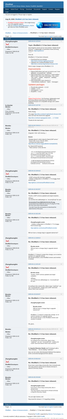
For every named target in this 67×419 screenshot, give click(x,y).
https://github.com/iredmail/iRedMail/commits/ (41, 182)
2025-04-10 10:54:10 (34, 170)
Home (7, 9)
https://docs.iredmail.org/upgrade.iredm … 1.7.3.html (43, 118)
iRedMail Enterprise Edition (16, 22)
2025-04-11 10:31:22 (34, 264)
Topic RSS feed (57, 38)
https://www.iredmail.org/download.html (42, 61)
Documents (37, 9)
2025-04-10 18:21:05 (34, 213)
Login (7, 12)
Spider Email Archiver (34, 98)
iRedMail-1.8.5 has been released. (27, 19)
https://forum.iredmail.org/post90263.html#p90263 (42, 143)
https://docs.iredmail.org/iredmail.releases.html (44, 64)
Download (29, 9)
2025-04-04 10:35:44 (34, 41)
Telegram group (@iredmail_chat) (22, 25)
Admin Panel (14, 9)
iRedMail (9, 4)
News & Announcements (20, 33)
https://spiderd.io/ (39, 50)
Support (44, 9)
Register (57, 9)
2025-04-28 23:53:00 (34, 377)
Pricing (22, 9)
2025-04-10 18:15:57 (34, 189)
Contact (51, 9)
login (45, 36)
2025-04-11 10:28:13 (34, 238)
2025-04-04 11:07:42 (34, 105)
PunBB (37, 414)
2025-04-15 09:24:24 (34, 358)
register (51, 36)
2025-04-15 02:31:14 (34, 329)
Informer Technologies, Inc (55, 414)
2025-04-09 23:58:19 (34, 125)
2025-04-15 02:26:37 (34, 294)
